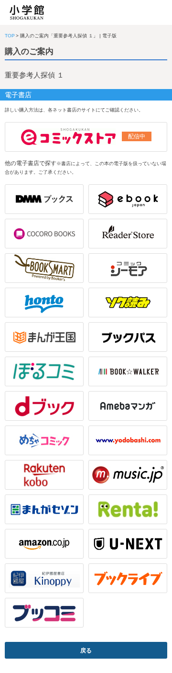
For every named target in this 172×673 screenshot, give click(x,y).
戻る (86, 650)
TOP (10, 35)
